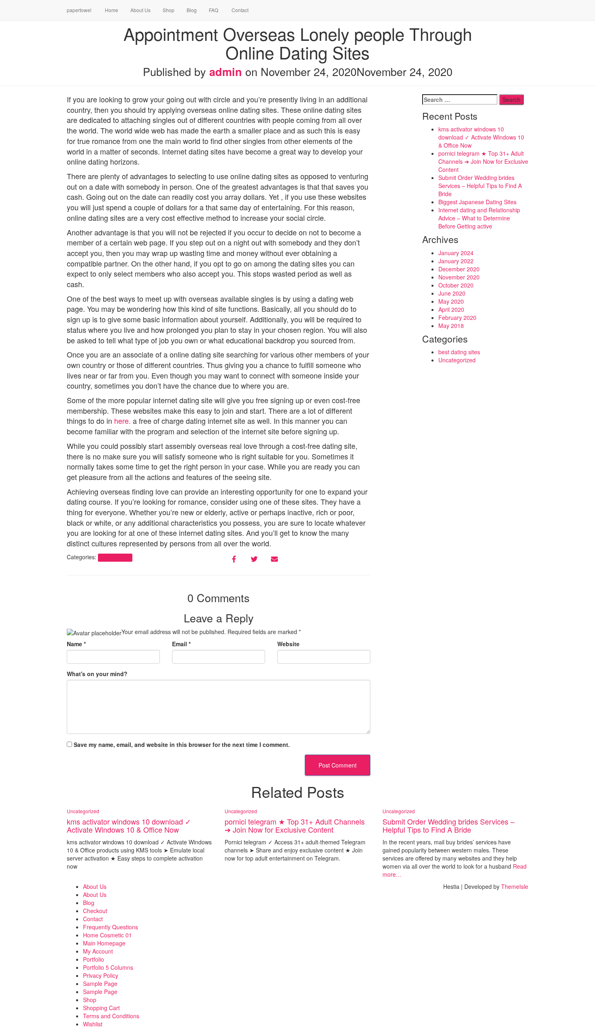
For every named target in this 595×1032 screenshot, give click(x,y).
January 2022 (456, 261)
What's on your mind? (97, 674)
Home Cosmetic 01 (107, 935)
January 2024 (456, 253)
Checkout (95, 911)
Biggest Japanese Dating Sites (477, 202)
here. (122, 420)
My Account (98, 951)
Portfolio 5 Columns (108, 967)
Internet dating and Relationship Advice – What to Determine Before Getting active (479, 218)
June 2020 (451, 293)
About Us (140, 9)
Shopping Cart (101, 1008)
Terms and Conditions (111, 1016)
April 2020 (451, 309)
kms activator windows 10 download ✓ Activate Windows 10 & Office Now (481, 137)
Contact (239, 9)
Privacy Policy (100, 975)
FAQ (213, 9)
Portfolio (93, 959)
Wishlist (92, 1024)
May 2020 (451, 301)
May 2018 (451, 325)
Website (288, 644)
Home (111, 9)
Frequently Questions (110, 927)
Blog (192, 9)
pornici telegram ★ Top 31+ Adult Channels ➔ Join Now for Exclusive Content (483, 161)
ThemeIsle (514, 886)
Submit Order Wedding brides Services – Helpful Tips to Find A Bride (480, 185)
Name (76, 644)
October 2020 (456, 285)
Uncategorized (115, 557)
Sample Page (100, 983)
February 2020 (457, 317)
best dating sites (459, 352)
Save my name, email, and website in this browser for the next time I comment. (182, 744)
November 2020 (459, 277)
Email (181, 644)
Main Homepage (104, 943)
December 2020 (459, 269)
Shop (168, 9)
